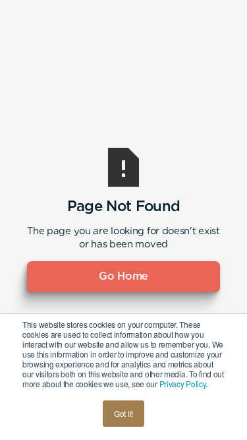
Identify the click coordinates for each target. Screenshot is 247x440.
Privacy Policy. (183, 383)
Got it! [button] (123, 413)
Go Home (123, 275)
